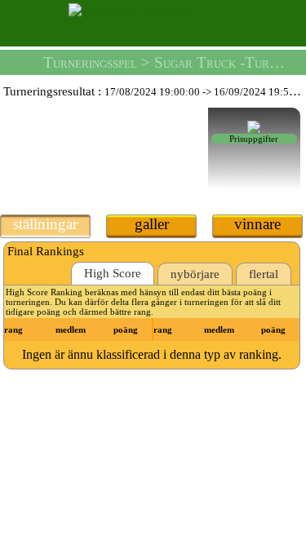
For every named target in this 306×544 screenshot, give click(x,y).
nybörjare (195, 274)
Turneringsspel (90, 62)
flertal (263, 274)
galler (152, 223)
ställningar (45, 223)
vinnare (257, 223)
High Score (112, 273)
